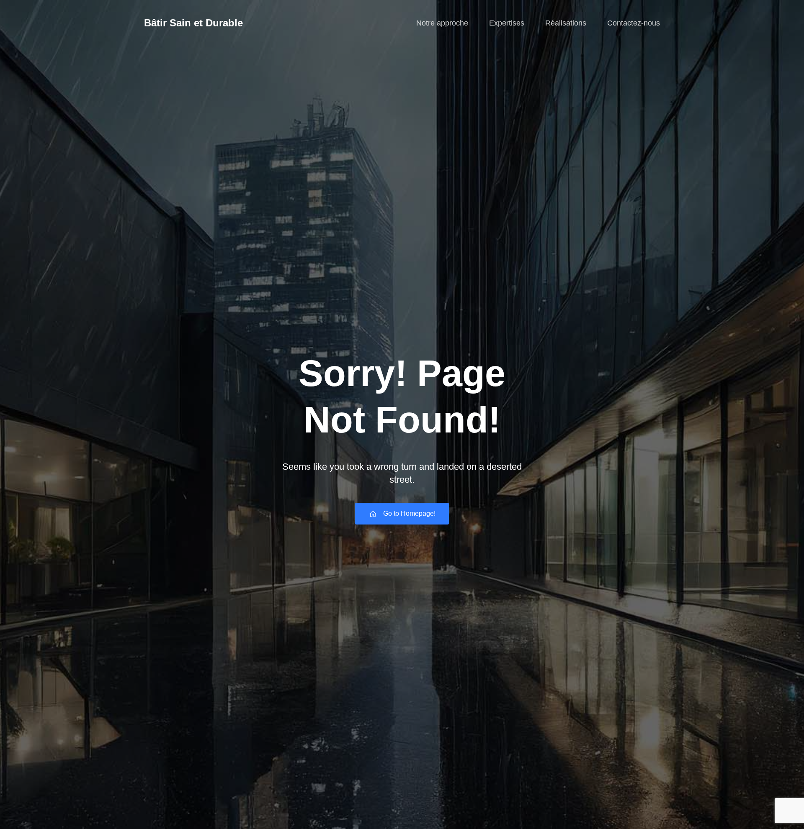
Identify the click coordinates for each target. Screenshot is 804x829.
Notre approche (442, 23)
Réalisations (565, 23)
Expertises (506, 23)
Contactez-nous (633, 23)
